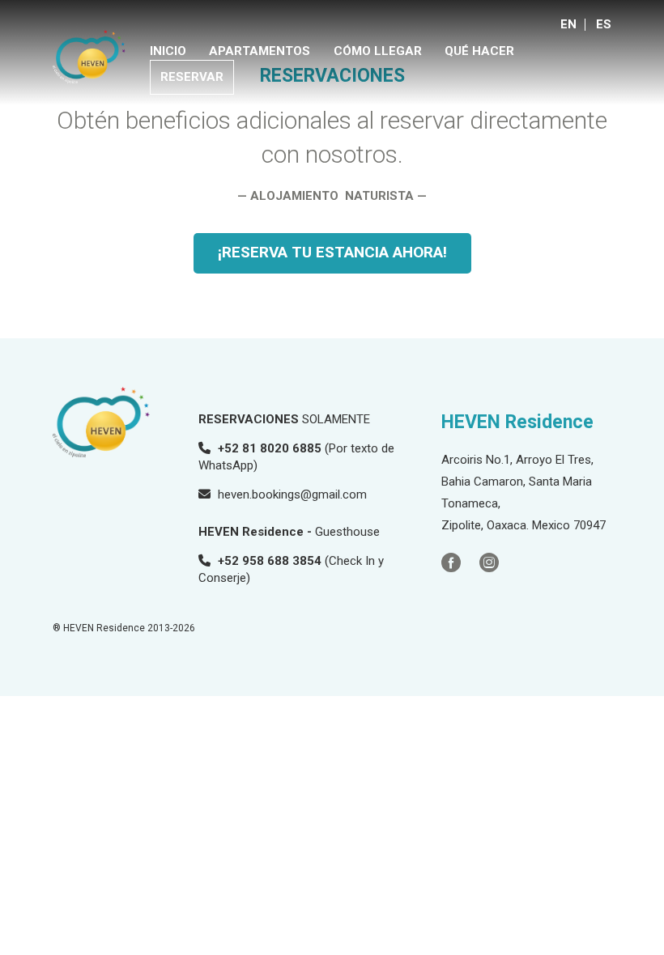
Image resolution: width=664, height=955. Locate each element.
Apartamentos (259, 51)
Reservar (191, 77)
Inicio (168, 51)
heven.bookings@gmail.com (292, 494)
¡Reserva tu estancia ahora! (332, 252)
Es (603, 24)
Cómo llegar (378, 51)
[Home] (89, 56)
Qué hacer (479, 51)
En (568, 24)
